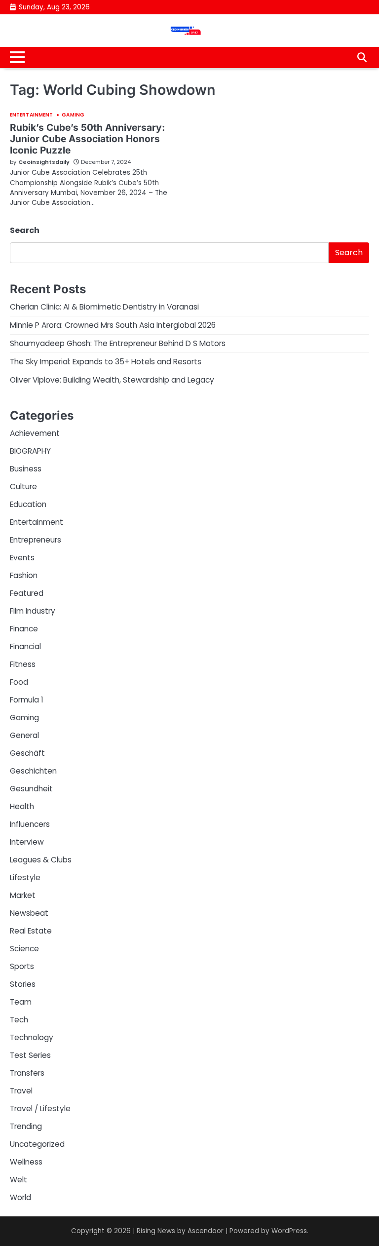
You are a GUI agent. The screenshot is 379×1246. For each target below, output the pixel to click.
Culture (23, 486)
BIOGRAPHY (30, 451)
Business (25, 469)
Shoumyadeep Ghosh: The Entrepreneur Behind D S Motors (118, 343)
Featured (26, 593)
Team (21, 1002)
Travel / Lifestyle (40, 1108)
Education (28, 504)
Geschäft (27, 753)
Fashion (24, 575)
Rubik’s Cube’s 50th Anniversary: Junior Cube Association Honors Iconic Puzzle (87, 138)
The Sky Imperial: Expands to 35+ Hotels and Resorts (105, 361)
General (24, 735)
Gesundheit (31, 788)
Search (24, 230)
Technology (31, 1037)
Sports (22, 966)
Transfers (27, 1073)
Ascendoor (206, 1231)
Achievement (35, 433)
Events (22, 557)
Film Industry (32, 611)
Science (24, 948)
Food (19, 682)
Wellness (26, 1162)
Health (22, 806)
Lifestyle (25, 877)
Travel (21, 1091)
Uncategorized (37, 1144)
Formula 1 (26, 700)
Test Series (30, 1055)
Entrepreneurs (35, 540)
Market (23, 895)
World (20, 1197)
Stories (23, 984)
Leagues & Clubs (41, 860)
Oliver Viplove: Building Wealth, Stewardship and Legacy (112, 380)
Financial (25, 646)
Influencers (30, 824)
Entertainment (31, 115)
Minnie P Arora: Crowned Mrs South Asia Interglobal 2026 (113, 325)
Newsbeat (29, 913)
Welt (18, 1179)
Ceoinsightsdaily (44, 162)
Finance (24, 628)
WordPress (289, 1231)
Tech (19, 1019)
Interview (27, 842)
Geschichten (33, 771)
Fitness (23, 664)
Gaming (73, 115)
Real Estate (31, 931)
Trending (26, 1126)
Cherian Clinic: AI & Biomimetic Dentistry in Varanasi (104, 307)
